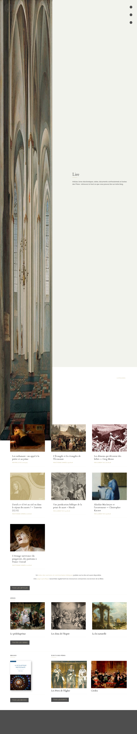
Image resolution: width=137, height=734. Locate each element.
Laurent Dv (60, 511)
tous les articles (20, 588)
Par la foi (18, 462)
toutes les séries (20, 642)
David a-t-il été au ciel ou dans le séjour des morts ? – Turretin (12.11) (27, 507)
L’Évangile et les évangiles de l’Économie (67, 458)
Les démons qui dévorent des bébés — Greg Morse (107, 458)
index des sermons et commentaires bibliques (55, 575)
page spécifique (43, 579)
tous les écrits (60, 699)
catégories (121, 378)
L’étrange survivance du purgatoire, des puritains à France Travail (24, 558)
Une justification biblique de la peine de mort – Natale (67, 506)
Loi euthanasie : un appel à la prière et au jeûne (25, 458)
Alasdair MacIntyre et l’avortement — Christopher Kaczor (107, 507)
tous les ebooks (19, 700)
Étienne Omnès (20, 514)
